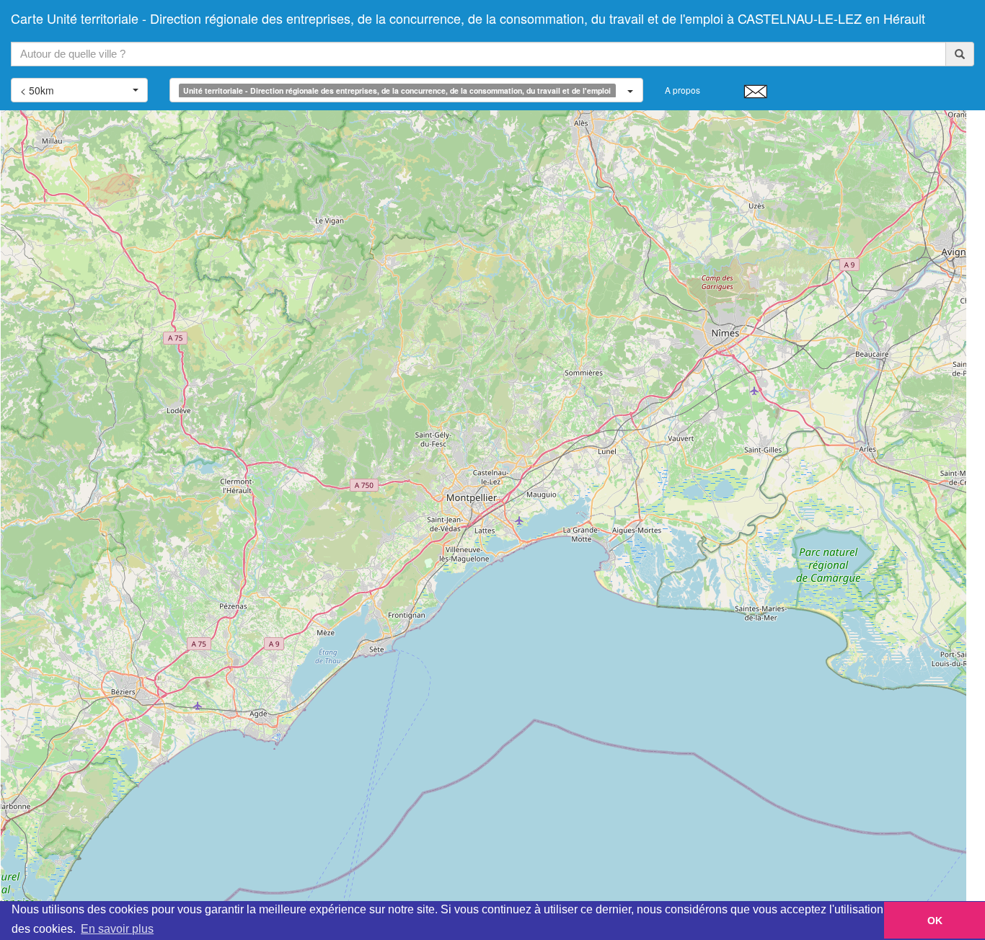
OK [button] (934, 920)
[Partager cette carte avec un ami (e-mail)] (755, 91)
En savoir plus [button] (117, 929)
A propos (682, 90)
